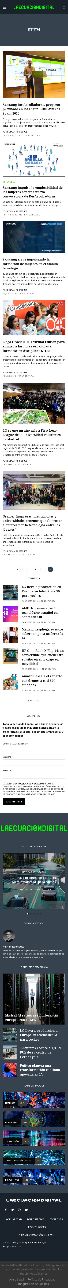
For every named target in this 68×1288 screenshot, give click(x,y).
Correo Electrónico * (24, 633)
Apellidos (17, 660)
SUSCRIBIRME (24, 699)
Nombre (16, 646)
